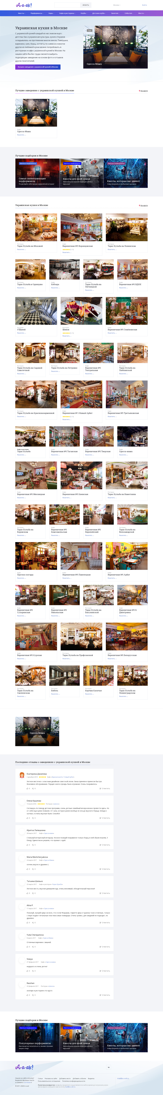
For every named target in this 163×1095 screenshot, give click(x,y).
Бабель (54, 690)
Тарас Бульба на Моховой (30, 246)
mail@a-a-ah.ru (70, 1087)
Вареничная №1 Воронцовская (78, 246)
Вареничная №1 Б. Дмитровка (128, 611)
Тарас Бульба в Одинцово (30, 284)
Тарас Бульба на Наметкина (122, 494)
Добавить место (65, 1079)
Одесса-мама (125, 451)
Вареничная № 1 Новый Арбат (77, 413)
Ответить (106, 788)
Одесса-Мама (24, 131)
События (128, 13)
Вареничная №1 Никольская (59, 611)
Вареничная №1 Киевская (75, 494)
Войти (144, 5)
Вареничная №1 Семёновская (122, 329)
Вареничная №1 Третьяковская (123, 413)
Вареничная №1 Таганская (64, 451)
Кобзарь (55, 284)
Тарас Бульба (23, 451)
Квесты (21, 13)
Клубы (83, 13)
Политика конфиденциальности (73, 1081)
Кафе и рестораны (67, 13)
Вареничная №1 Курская (29, 655)
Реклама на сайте (51, 1079)
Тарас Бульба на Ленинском (122, 246)
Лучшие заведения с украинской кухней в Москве (38, 67)
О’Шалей (21, 329)
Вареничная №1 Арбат (119, 574)
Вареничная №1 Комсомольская (59, 530)
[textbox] (67, 3)
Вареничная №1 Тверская (97, 451)
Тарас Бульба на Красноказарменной (35, 413)
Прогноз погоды (25, 574)
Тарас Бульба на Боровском (25, 530)
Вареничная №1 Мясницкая (31, 494)
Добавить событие (79, 1079)
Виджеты (91, 1079)
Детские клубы (98, 13)
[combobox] (67, 5)
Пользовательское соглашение (49, 1081)
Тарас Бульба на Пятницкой (93, 285)
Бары (51, 13)
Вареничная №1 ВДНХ (130, 284)
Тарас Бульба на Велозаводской (127, 530)
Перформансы (36, 13)
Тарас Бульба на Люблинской (127, 369)
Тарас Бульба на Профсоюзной (78, 655)
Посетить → (21, 135)
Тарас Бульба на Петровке (64, 368)
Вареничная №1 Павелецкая (77, 574)
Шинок (66, 329)
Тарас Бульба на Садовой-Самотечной (30, 369)
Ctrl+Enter (27, 1082)
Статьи (40, 1079)
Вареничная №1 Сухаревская (25, 611)
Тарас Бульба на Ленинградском (127, 691)
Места (141, 13)
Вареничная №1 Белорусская (122, 655)
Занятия (114, 13)
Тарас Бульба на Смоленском (25, 691)
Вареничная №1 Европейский (93, 530)
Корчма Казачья (93, 690)
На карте (144, 91)
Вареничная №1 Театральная (93, 369)
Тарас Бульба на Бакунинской (93, 611)
